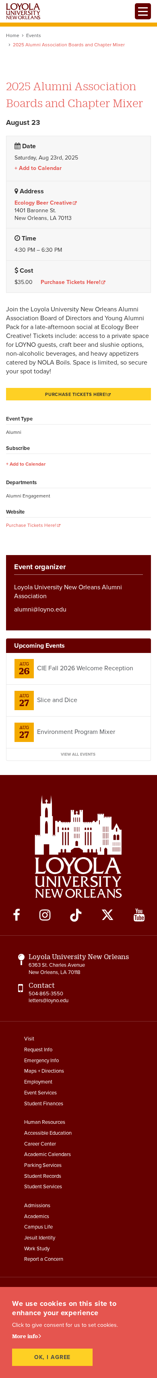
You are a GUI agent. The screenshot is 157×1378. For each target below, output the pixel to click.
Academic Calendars (47, 1154)
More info (25, 1336)
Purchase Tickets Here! (71, 282)
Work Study (37, 1248)
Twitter (107, 915)
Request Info (38, 1049)
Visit (29, 1039)
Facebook (16, 915)
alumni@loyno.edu (40, 609)
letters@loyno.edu (48, 1000)
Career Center (40, 1144)
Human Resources (44, 1122)
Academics (36, 1216)
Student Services (43, 1186)
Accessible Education (48, 1133)
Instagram (44, 915)
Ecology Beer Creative (43, 202)
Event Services (40, 1093)
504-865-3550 (46, 994)
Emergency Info (41, 1060)
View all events (78, 754)
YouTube (139, 915)
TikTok (75, 915)
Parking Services (43, 1165)
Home (12, 35)
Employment (38, 1082)
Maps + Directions (44, 1071)
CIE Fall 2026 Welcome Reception (85, 668)
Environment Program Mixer (76, 732)
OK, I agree (52, 1357)
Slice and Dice (57, 700)
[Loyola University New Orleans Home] (23, 11)
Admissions (37, 1205)
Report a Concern (43, 1259)
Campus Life (38, 1227)
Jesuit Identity (39, 1238)
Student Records (42, 1176)
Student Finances (43, 1103)
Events (33, 35)
